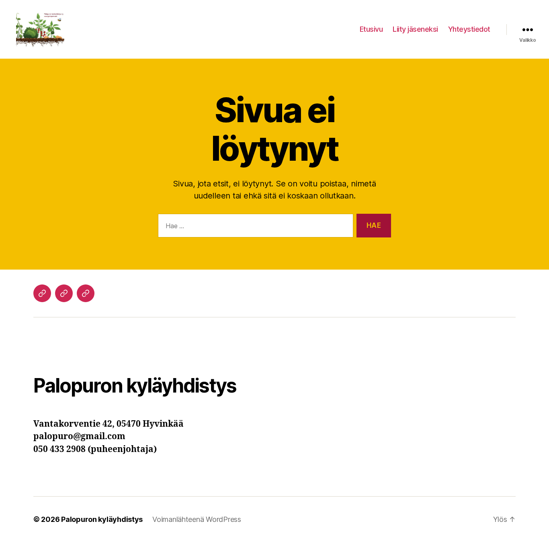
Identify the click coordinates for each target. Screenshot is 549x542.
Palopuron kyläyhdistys (102, 519)
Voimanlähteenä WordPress (196, 519)
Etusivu (371, 29)
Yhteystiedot (469, 29)
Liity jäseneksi (415, 29)
